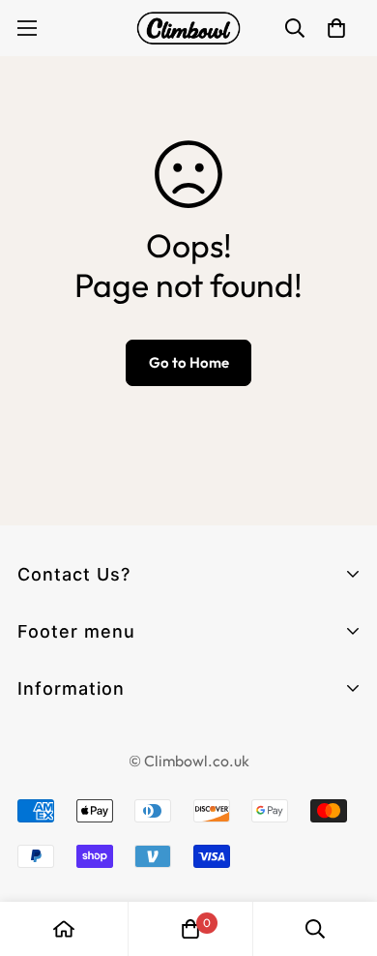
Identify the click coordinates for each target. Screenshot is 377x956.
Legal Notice (66, 777)
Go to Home (189, 362)
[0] (190, 929)
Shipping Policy (74, 882)
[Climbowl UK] (188, 28)
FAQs (38, 720)
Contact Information (97, 743)
